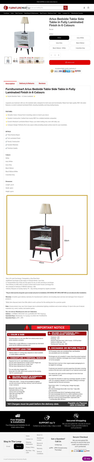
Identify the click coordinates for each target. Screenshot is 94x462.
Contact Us (29, 439)
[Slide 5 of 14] (37, 60)
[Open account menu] (84, 8)
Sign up (18, 446)
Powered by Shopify (21, 459)
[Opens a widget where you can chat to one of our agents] (87, 459)
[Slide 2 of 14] (15, 60)
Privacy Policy (30, 447)
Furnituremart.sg (12, 459)
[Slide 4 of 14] (30, 60)
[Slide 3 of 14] (22, 60)
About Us (39, 435)
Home (27, 436)
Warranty (39, 448)
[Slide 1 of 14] (8, 60)
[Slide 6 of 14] (44, 60)
